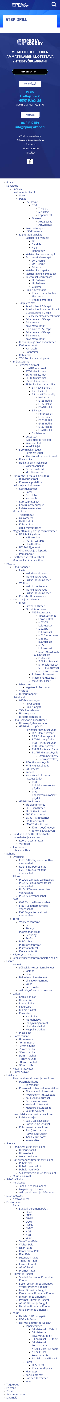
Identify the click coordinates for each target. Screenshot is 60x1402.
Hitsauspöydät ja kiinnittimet (30, 720)
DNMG (29, 1225)
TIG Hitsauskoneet (36, 576)
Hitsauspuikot (27, 713)
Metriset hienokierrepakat (41, 273)
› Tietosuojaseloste (30, 136)
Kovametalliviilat (23, 1068)
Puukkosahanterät (30, 945)
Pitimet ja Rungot (23, 1273)
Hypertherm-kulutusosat (40, 1094)
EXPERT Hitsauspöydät (45, 749)
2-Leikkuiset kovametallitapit (43, 309)
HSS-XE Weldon (35, 541)
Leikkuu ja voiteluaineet (27, 485)
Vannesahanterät (29, 922)
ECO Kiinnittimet (35, 808)
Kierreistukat (33, 443)
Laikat (16, 993)
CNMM (29, 1218)
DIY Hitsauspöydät (43, 733)
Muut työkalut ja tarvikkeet (28, 560)
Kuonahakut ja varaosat (27, 837)
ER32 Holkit (45, 404)
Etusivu (10, 182)
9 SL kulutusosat (48, 661)
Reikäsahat (25, 941)
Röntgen (30, 928)
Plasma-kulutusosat (44, 677)
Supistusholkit (40, 433)
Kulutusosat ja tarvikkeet (34, 1127)
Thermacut (32, 1085)
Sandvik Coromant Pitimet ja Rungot (36, 1278)
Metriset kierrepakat (38, 270)
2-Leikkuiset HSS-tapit (38, 306)
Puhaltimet (25, 1163)
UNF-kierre (38, 264)
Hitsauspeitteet (22, 850)
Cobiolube (31, 495)
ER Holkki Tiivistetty (43, 394)
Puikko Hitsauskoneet (38, 580)
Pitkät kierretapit (42, 299)
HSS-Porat (32, 202)
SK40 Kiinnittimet (36, 374)
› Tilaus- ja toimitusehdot (30, 140)
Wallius (23, 583)
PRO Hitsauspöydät (43, 746)
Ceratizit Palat (27, 1264)
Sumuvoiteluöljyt (29, 501)
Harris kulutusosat (36, 1133)
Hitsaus (10, 563)
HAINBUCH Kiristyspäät (33, 1316)
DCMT (29, 1221)
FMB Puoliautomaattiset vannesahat (33, 907)
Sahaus (10, 853)
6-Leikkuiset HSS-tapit (38, 332)
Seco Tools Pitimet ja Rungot (36, 1283)
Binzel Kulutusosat (37, 609)
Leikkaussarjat (27, 1117)
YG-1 (34, 205)
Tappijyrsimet (27, 303)
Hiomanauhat (21, 1036)
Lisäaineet (19, 697)
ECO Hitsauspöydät (43, 739)
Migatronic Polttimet (38, 687)
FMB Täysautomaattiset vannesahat (33, 914)
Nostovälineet (21, 1199)
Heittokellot (26, 521)
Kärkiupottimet (28, 345)
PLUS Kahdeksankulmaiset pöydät (44, 785)
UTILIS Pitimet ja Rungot (33, 1309)
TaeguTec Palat (28, 1260)
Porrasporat (26, 554)
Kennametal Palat (29, 1251)
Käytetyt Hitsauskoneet (33, 596)
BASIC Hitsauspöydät (44, 736)
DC (33, 241)
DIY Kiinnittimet (35, 821)
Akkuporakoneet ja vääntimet (36, 1192)
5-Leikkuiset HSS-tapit (38, 329)
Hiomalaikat (26, 1000)
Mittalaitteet (20, 511)
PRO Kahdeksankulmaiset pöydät (44, 795)
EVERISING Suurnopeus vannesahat (32, 871)
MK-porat (43, 211)
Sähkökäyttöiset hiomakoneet (36, 967)
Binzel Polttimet (35, 606)
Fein (28, 974)
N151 (28, 1234)
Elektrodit (44, 658)
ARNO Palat (26, 1267)
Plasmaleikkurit (28, 1081)
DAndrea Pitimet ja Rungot (35, 1306)
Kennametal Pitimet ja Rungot (37, 1293)
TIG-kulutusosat (41, 655)
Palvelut (11, 1388)
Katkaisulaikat (27, 997)
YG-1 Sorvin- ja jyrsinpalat (34, 358)
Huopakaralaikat (35, 1029)
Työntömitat (26, 514)
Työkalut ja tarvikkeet (38, 439)
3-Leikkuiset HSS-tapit (38, 313)
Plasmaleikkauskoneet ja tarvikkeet (34, 1078)
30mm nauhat (27, 1052)
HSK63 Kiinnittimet (37, 381)
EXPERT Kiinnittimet (37, 817)
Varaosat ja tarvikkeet (26, 599)
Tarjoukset (12, 1384)
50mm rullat (26, 1065)
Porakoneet (19, 1182)
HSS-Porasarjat (35, 231)
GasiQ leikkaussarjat (37, 1120)
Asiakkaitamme (15, 1394)
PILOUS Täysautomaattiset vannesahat (35, 891)
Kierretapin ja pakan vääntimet (37, 342)
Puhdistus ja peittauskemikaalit (31, 834)
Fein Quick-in (33, 544)
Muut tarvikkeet (41, 681)
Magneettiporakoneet (31, 1189)
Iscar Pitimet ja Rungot (32, 1290)
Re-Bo (29, 938)
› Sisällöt (30, 152)
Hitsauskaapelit (28, 694)
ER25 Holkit (45, 400)
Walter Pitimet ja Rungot (33, 1287)
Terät (16, 918)
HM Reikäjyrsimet (29, 547)
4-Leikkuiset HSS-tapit (38, 319)
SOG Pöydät (32, 769)
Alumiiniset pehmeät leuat (41, 456)
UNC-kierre (38, 260)
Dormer (36, 218)
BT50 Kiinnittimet (36, 371)
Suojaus (11, 1143)
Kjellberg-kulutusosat (38, 1107)
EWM (22, 570)
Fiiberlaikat (25, 1006)
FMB (15, 899)
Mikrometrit (26, 518)
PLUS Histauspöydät (44, 743)
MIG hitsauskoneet (36, 586)
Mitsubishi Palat (28, 1257)
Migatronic (25, 684)
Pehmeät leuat (34, 453)
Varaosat (24, 843)
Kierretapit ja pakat (30, 234)
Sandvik (17, 189)
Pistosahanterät (28, 948)
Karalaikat (25, 1013)
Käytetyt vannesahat (25, 954)
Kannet (30, 772)
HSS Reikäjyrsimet (30, 534)
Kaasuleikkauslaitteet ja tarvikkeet (33, 1114)
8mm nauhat (26, 1039)
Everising (18, 856)
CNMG (29, 1215)
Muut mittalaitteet (30, 528)
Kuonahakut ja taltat (31, 840)
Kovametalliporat (36, 228)
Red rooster (33, 987)
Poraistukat (26, 459)
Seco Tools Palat (29, 1241)
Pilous (16, 876)
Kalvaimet (25, 355)
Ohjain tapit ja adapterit (33, 550)
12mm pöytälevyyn (43, 827)
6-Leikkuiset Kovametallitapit (35, 337)
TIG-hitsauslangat (29, 710)
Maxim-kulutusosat (37, 1104)
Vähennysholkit (35, 466)
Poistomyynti (14, 1202)
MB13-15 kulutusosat (45, 624)
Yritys (9, 1391)
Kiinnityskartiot (35, 472)
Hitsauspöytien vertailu (33, 723)
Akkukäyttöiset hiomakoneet (36, 990)
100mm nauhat (28, 1062)
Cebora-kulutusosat (37, 1101)
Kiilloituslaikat (27, 1010)
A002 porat (45, 221)
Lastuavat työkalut (24, 192)
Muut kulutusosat (48, 651)
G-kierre (36, 267)
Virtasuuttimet (47, 615)
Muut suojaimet (22, 1176)
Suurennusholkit (35, 469)
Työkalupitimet (21, 361)
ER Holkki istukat (42, 387)
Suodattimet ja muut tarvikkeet (37, 1173)
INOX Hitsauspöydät (37, 762)
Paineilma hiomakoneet (33, 977)
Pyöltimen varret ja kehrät (28, 557)
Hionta (10, 961)
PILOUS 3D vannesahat (32, 896)
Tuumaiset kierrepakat (39, 277)
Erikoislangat (33, 707)
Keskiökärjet (33, 446)
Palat (16, 1205)
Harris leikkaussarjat (38, 1124)
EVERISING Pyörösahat (32, 866)
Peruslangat (33, 703)
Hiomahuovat (21, 1072)
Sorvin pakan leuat (30, 449)
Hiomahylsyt (33, 1019)
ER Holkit (37, 410)
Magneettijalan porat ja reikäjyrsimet (35, 531)
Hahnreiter (38, 251)
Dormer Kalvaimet (37, 1378)
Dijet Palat (25, 1254)
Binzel (22, 602)
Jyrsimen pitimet (29, 365)
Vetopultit (31, 436)
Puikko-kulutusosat (43, 674)
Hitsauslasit (26, 1153)
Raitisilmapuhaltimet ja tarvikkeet (33, 1160)
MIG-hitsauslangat (29, 700)
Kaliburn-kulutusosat (38, 1098)
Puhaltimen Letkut (30, 1166)
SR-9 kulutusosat (48, 664)
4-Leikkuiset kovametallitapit (42, 1353)
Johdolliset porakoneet (32, 1186)
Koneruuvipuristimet (31, 482)
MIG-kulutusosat (41, 612)
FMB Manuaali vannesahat (34, 902)
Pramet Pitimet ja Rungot (34, 1300)
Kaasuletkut (33, 1140)
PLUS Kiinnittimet (36, 811)
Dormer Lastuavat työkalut (35, 1322)
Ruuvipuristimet (28, 479)
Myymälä (11, 1397)
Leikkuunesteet (28, 488)
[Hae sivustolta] (53, 4)
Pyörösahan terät (29, 932)
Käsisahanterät (28, 951)
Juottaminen (20, 847)
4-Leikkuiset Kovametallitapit (35, 324)
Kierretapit (32, 1371)
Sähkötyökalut (14, 1179)
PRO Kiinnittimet (35, 814)
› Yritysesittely (30, 148)
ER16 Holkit (45, 417)
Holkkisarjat (45, 397)
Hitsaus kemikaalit (30, 716)
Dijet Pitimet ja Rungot (32, 1296)
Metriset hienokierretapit (40, 254)
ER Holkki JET (39, 391)
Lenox (29, 925)
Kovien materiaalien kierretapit (44, 295)
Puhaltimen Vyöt (29, 1169)
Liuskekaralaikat (35, 1026)
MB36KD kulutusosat (45, 640)
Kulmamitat (26, 524)
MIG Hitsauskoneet (36, 573)
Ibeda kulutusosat (36, 1137)
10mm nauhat (27, 1042)
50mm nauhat (27, 1055)
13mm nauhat (27, 1045)
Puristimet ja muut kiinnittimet (31, 475)
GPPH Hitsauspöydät (31, 726)
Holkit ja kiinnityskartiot (33, 462)
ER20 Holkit (45, 420)
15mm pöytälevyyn (43, 830)
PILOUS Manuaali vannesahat (36, 879)
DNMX (29, 1228)
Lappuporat (45, 215)
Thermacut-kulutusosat (39, 1091)
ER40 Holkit (45, 407)
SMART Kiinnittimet (37, 824)
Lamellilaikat (27, 1003)
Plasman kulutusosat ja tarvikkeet (39, 1088)
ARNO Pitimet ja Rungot (33, 1303)
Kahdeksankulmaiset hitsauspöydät (38, 777)
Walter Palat (26, 1244)
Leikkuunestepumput (31, 505)
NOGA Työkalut (28, 1319)
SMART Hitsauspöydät (45, 752)
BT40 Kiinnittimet (36, 368)
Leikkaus (11, 1075)
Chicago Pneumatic (37, 980)
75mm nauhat (27, 1058)
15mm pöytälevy (48, 759)
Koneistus (12, 185)
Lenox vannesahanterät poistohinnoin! (35, 958)
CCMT (29, 1212)
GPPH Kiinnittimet (29, 801)
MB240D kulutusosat (45, 630)
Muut (29, 1238)
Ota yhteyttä (28, 71)
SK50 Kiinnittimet (36, 378)
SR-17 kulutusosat (48, 668)
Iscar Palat (25, 1247)
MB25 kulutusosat (49, 635)
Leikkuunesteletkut (30, 508)
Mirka (29, 984)
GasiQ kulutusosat (36, 1130)
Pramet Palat (27, 1270)
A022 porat (45, 224)
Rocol (29, 492)
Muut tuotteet (14, 1195)
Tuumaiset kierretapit (38, 257)
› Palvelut (30, 144)
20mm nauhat (27, 1049)
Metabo (30, 971)
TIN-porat (43, 208)
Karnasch (31, 348)
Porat (22, 198)
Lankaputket (45, 619)
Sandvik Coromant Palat (33, 1208)
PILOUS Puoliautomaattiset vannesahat (35, 884)
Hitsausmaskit (27, 1150)
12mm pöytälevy (48, 756)
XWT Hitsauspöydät (37, 765)
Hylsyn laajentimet (37, 1023)
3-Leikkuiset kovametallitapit (43, 316)
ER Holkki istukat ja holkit (40, 384)
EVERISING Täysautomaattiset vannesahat (36, 861)
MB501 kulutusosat (45, 646)
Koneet (17, 964)
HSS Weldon (33, 537)
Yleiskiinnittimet (35, 804)
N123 (28, 1231)
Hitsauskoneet (21, 567)
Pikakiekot (25, 1032)
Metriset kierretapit (37, 237)
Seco (22, 195)
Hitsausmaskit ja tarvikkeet (29, 1147)
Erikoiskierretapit (36, 290)
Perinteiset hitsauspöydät (41, 730)
